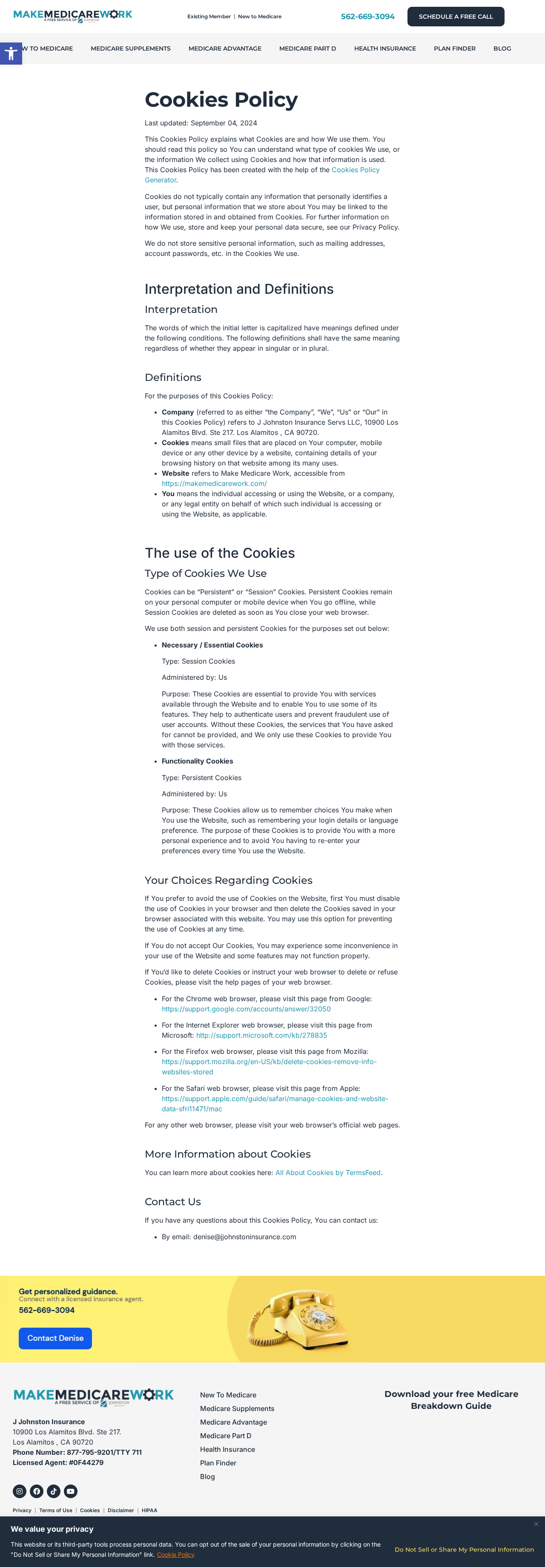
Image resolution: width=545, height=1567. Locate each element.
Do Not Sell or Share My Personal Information (464, 1549)
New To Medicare (43, 48)
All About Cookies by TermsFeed (328, 1172)
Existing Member (209, 16)
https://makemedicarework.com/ (214, 483)
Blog (502, 48)
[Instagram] (19, 1491)
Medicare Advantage (225, 48)
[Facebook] (36, 1491)
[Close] (536, 1524)
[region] (272, 1541)
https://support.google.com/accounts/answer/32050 (246, 1009)
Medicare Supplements (131, 48)
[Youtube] (70, 1491)
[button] (11, 54)
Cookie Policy (176, 1554)
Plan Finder (455, 48)
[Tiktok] (53, 1491)
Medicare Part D (307, 48)
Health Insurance (385, 48)
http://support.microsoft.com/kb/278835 (261, 1035)
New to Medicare (259, 16)
